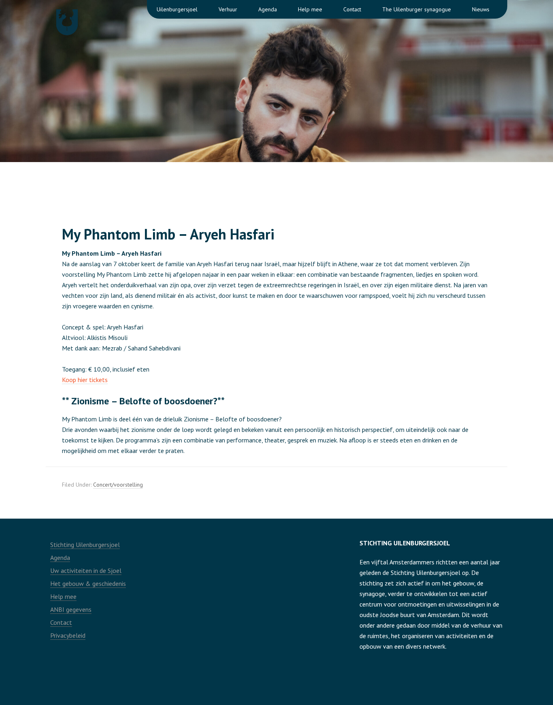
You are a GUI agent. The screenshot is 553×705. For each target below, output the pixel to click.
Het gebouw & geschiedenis (88, 583)
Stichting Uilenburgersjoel (85, 544)
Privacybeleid (67, 635)
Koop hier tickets (85, 380)
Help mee (63, 596)
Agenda (60, 557)
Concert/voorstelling (118, 484)
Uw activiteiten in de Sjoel (85, 570)
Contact (61, 622)
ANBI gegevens (70, 609)
